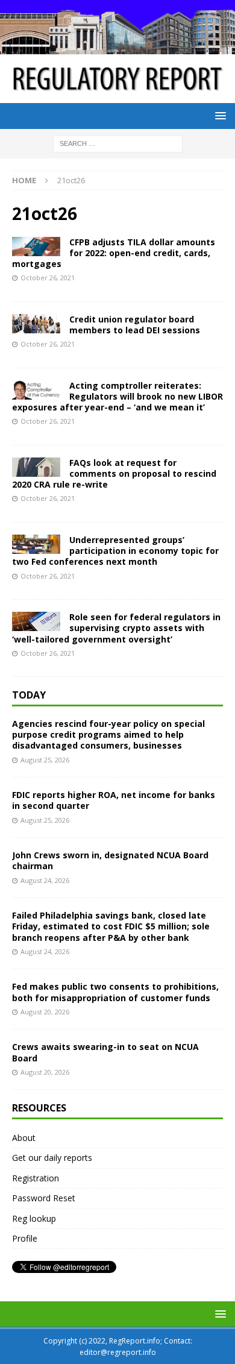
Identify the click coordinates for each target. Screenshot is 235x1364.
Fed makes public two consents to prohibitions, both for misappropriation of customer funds (115, 992)
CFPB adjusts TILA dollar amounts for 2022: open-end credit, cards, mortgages (113, 252)
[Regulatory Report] (117, 47)
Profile (24, 1238)
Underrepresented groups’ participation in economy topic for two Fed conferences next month (115, 550)
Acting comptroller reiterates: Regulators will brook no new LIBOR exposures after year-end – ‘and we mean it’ (117, 396)
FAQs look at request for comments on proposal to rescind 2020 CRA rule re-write (114, 473)
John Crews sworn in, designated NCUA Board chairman (110, 860)
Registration (35, 1178)
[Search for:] (118, 143)
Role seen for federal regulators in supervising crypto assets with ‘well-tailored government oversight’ (116, 627)
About (24, 1137)
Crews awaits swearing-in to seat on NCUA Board (105, 1052)
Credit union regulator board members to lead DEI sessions (134, 324)
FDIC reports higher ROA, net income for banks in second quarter (113, 800)
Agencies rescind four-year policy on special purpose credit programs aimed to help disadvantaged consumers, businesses (108, 734)
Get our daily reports (52, 1157)
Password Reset (43, 1198)
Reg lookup (34, 1218)
